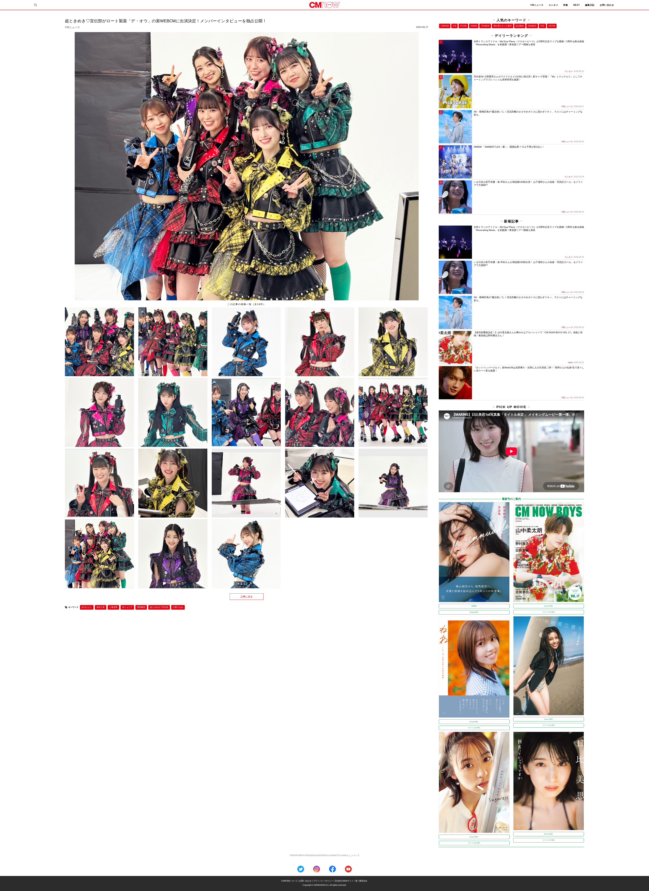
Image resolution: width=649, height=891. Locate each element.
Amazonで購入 (474, 612)
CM (454, 26)
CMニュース (537, 5)
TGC (542, 26)
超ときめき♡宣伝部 (159, 607)
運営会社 (363, 881)
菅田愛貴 (141, 607)
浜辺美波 (520, 26)
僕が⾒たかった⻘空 (503, 26)
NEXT (576, 5)
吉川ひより (87, 607)
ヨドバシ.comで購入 (549, 612)
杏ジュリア (127, 607)
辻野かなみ (178, 607)
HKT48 (552, 26)
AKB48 (474, 26)
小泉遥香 (113, 607)
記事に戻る (247, 596)
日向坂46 (532, 26)
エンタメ (553, 5)
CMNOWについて (289, 881)
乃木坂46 (485, 26)
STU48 (463, 26)
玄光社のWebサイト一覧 (346, 881)
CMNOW (445, 26)
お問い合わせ (607, 5)
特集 (565, 5)
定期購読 (474, 606)
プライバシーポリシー (323, 881)
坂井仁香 (101, 607)
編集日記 (590, 5)
